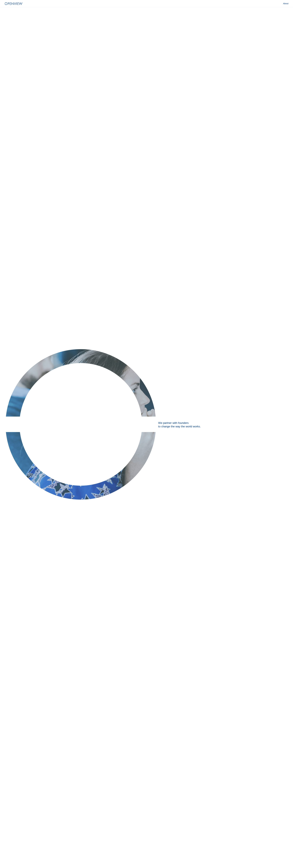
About (285, 3)
